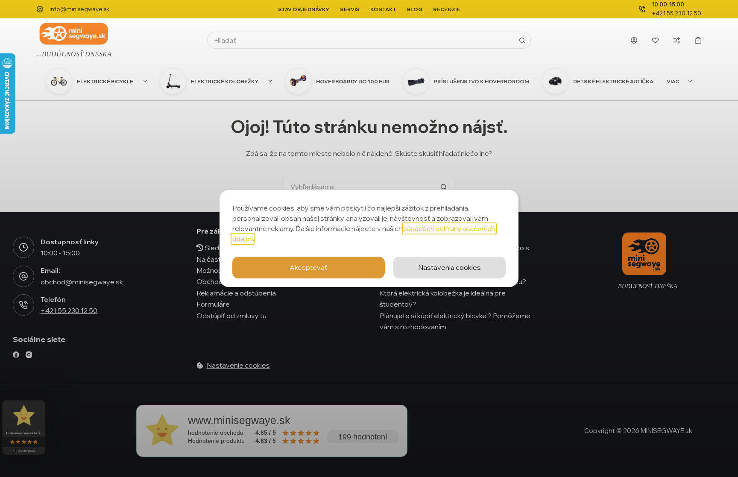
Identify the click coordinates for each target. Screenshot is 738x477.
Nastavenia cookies (449, 267)
